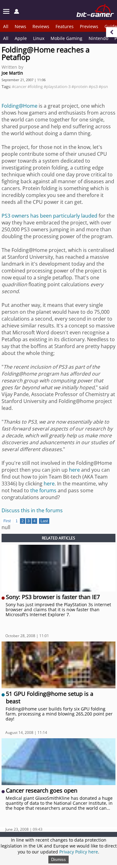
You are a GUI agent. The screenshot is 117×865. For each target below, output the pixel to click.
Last (44, 521)
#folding (35, 86)
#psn (103, 86)
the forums (43, 490)
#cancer (19, 86)
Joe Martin (12, 73)
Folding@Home (19, 105)
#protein (79, 86)
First (7, 521)
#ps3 (93, 86)
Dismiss (58, 859)
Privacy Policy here (78, 852)
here (74, 469)
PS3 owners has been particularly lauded (49, 215)
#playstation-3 (57, 86)
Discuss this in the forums (32, 510)
